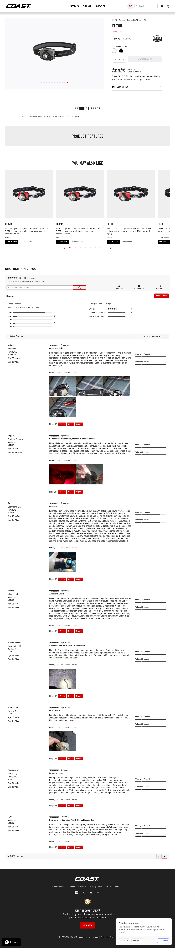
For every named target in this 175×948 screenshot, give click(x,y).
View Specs (117, 32)
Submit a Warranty (78, 886)
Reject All (124, 940)
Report (78, 424)
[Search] (136, 6)
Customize (163, 940)
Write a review (118, 72)
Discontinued (145, 59)
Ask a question (134, 72)
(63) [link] (133, 69)
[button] (64, 248)
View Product (27, 242)
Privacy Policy (96, 886)
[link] (119, 69)
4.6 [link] (129, 69)
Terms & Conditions (114, 886)
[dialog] (144, 931)
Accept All (137, 940)
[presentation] (62, 386)
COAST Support (58, 886)
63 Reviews (30, 278)
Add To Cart (12, 242)
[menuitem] (152, 336)
